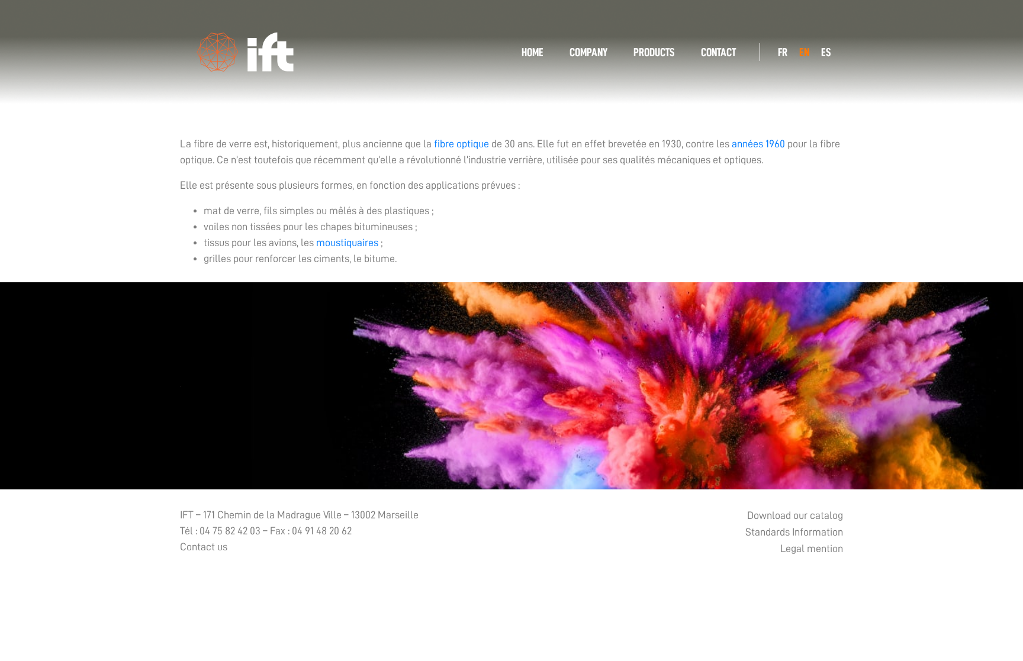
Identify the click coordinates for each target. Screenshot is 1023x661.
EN (804, 52)
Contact (718, 52)
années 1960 (758, 143)
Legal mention (811, 548)
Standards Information (794, 532)
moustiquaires (347, 242)
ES (826, 52)
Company (588, 52)
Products (654, 52)
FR (782, 52)
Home (532, 52)
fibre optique (461, 143)
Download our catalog (795, 515)
